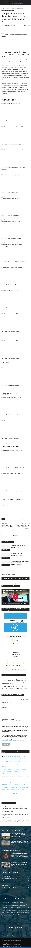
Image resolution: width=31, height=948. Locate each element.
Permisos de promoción (8, 719)
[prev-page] (2, 569)
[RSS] (19, 930)
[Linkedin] (9, 29)
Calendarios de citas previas (18, 545)
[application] (15, 597)
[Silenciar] (25, 603)
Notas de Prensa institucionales (11, 7)
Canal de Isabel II (7, 510)
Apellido (4, 713)
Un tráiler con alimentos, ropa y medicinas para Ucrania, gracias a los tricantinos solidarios (15, 816)
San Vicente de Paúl (8, 514)
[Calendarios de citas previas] (6, 548)
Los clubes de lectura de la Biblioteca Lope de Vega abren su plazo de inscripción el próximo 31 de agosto (15, 764)
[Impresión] (16, 29)
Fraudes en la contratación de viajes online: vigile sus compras (22, 526)
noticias (20, 519)
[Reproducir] (3, 603)
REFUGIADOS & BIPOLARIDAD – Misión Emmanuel (13, 814)
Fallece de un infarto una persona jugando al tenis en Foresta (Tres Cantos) (19, 843)
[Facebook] (3, 29)
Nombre (4, 707)
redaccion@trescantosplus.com (9, 936)
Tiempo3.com (18, 669)
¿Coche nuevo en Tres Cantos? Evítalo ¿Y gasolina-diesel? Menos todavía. (19, 864)
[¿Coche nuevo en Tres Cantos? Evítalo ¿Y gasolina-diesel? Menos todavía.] (6, 865)
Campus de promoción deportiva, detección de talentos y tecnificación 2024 (15, 54)
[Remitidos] (2, 25)
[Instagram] (11, 930)
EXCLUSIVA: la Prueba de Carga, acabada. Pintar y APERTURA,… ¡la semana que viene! (19, 835)
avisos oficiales (8, 519)
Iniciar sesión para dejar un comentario (15, 578)
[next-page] (5, 569)
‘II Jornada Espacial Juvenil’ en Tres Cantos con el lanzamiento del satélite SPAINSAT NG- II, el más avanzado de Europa (14, 810)
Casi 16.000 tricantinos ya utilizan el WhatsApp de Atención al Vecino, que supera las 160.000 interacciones (15, 771)
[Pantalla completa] (27, 603)
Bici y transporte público (17, 553)
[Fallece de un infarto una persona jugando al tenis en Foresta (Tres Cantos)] (6, 843)
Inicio (3, 7)
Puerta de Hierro (7, 506)
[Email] (13, 29)
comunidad (15, 519)
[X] (6, 29)
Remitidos (7, 25)
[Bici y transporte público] (6, 556)
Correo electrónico (7, 702)
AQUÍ (3, 690)
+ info (3, 125)
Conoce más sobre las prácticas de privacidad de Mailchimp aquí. (15, 739)
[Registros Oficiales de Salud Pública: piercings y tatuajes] (6, 563)
